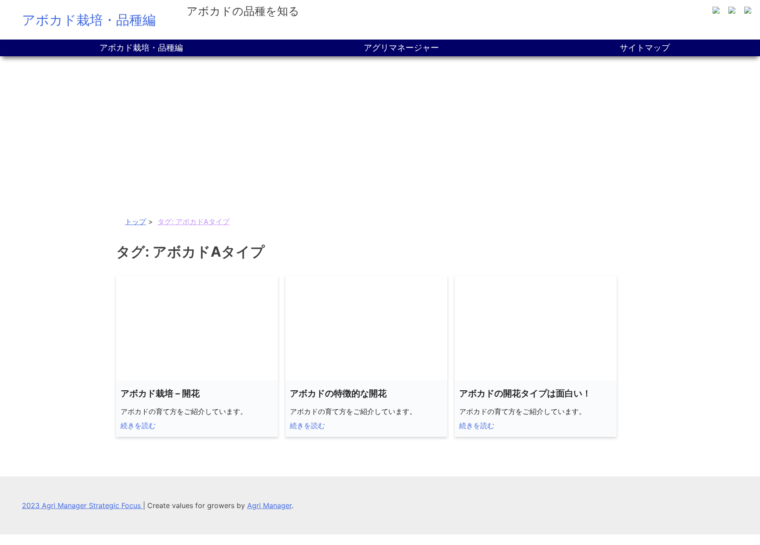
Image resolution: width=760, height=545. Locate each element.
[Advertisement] (380, 122)
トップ (135, 221)
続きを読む (138, 425)
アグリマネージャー (401, 48)
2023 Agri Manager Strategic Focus (82, 505)
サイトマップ (645, 48)
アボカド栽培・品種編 (89, 20)
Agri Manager (269, 505)
